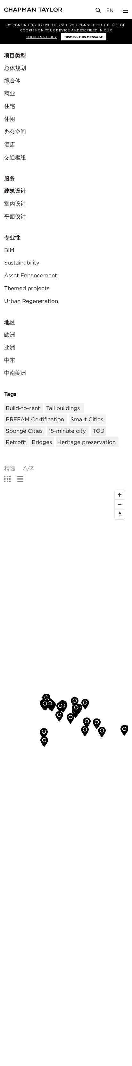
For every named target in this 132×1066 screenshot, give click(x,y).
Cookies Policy (41, 37)
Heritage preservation (86, 442)
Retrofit (16, 442)
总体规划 (15, 68)
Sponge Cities (24, 431)
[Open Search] (98, 12)
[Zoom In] (120, 495)
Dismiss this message (83, 37)
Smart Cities (86, 419)
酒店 (9, 144)
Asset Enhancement (30, 275)
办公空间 (15, 132)
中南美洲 (15, 373)
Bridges (42, 442)
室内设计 (15, 203)
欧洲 (9, 335)
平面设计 (15, 216)
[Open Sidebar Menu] (125, 10)
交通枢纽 (15, 157)
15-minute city (67, 431)
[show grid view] (7, 479)
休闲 (9, 119)
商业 (9, 93)
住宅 (9, 106)
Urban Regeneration (31, 301)
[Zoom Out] (120, 504)
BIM (9, 250)
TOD (98, 431)
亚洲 (9, 347)
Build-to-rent (23, 408)
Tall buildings (63, 408)
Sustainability (21, 262)
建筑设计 (15, 191)
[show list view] (20, 479)
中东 (9, 360)
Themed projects (26, 288)
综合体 (12, 80)
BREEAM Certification (35, 419)
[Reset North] (120, 514)
